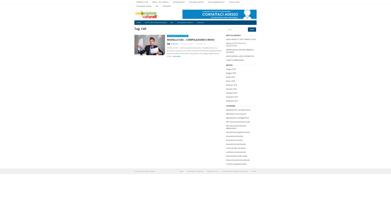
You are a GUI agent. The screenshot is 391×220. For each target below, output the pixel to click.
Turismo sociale (234, 2)
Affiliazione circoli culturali (177, 36)
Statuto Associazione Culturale (237, 160)
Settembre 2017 (232, 101)
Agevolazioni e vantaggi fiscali (237, 118)
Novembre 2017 (232, 97)
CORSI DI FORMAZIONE (235, 60)
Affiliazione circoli (142, 2)
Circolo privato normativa (235, 148)
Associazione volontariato (236, 144)
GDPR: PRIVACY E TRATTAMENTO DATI (241, 39)
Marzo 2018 (230, 81)
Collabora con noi (212, 171)
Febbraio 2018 (231, 85)
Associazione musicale (144, 6)
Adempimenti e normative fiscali (238, 110)
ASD (157, 6)
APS (172, 23)
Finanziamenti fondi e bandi (236, 156)
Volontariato (167, 6)
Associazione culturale (196, 2)
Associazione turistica (234, 140)
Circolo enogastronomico (216, 2)
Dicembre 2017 (231, 93)
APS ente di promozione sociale (238, 122)
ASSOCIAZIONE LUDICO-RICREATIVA (240, 56)
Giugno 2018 (231, 69)
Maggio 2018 (231, 73)
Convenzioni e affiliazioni (195, 171)
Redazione (175, 44)
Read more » (177, 56)
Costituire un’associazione (155, 23)
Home (138, 23)
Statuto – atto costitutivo (160, 2)
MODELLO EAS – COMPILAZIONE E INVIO (190, 39)
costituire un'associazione (236, 152)
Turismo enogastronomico (236, 164)
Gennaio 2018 (231, 89)
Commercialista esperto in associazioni (235, 171)
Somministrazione (179, 2)
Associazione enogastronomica (238, 132)
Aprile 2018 (230, 77)
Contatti (200, 23)
